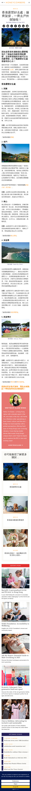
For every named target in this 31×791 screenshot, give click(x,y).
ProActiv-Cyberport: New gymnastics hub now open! (12, 688)
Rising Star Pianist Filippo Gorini (15, 763)
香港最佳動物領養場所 (15, 520)
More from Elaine (14, 445)
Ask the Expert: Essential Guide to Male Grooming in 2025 (15, 656)
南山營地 (13, 236)
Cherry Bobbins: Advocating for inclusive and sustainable (14, 722)
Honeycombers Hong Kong (15, 2)
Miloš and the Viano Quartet (13, 769)
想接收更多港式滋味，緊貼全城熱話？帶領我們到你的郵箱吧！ (15, 387)
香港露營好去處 (15, 487)
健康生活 (15, 8)
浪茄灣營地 (14, 312)
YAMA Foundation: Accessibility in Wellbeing (15, 625)
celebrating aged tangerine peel (14, 746)
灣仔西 (12, 382)
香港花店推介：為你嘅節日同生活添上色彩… (15, 554)
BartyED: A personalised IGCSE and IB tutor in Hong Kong (14, 591)
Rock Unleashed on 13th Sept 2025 (15, 758)
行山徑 (11, 70)
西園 (11, 137)
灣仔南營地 (20, 382)
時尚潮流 (15, 550)
